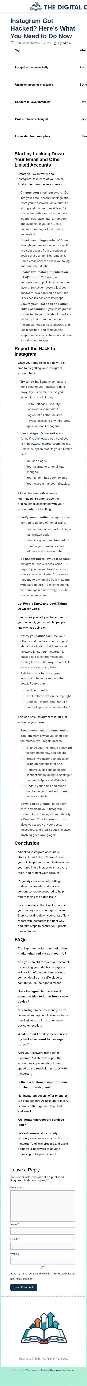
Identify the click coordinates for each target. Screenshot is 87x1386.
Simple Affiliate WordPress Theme (57, 1370)
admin (67, 43)
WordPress (31, 1370)
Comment (16, 1187)
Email (14, 1239)
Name (14, 1224)
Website (15, 1254)
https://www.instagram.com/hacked (47, 443)
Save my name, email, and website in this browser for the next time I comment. (42, 1276)
